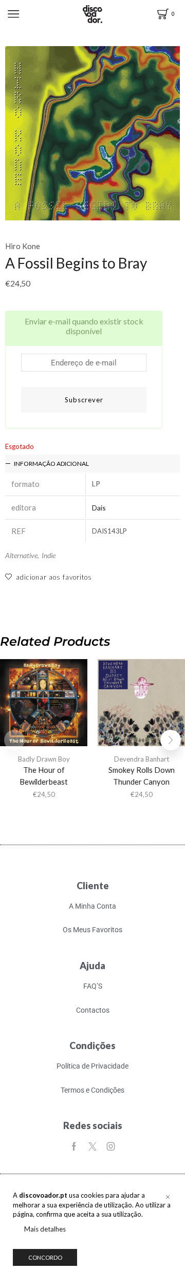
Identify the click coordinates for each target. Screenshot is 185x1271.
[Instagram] (111, 1146)
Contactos (92, 1010)
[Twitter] (92, 1146)
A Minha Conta (92, 906)
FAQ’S (92, 986)
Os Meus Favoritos (92, 930)
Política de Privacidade (92, 1066)
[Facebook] (74, 1146)
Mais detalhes (45, 1229)
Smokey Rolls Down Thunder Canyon (141, 775)
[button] (170, 740)
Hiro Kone (22, 246)
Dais (99, 507)
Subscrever (84, 400)
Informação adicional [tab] (51, 463)
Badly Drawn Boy (44, 759)
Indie (48, 555)
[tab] (92, 464)
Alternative (21, 555)
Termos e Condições (92, 1090)
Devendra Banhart (141, 759)
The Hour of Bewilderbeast (44, 775)
